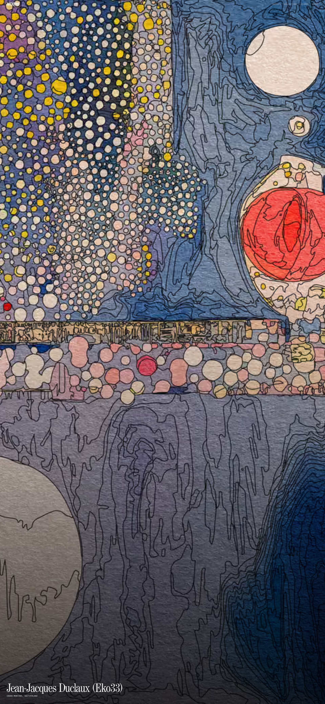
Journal (305, 4)
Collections (290, 4)
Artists (277, 4)
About (315, 4)
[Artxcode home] (13, 4)
